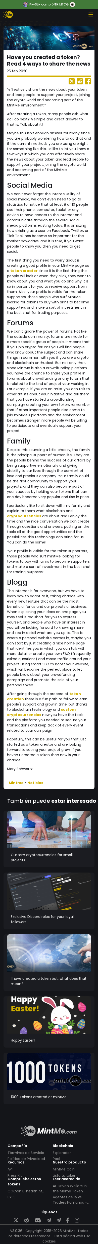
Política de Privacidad (26, 1158)
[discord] (37, 1220)
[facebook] (67, 1220)
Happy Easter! (23, 1040)
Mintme (16, 782)
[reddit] (26, 1220)
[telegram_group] (48, 1220)
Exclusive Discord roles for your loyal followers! (42, 919)
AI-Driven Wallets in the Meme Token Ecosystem (70, 1191)
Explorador (62, 1152)
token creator (24, 270)
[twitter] (16, 1220)
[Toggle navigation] (90, 14)
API (10, 1169)
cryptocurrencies (24, 516)
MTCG (64, 4)
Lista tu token (64, 1175)
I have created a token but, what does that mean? (48, 981)
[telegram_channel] (58, 1220)
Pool (56, 1158)
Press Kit (15, 1175)
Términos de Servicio (26, 1152)
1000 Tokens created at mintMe (39, 1096)
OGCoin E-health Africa (28, 1191)
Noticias (35, 782)
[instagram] (77, 1220)
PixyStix (34, 4)
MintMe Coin (64, 1169)
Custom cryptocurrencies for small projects (42, 857)
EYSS (12, 1197)
